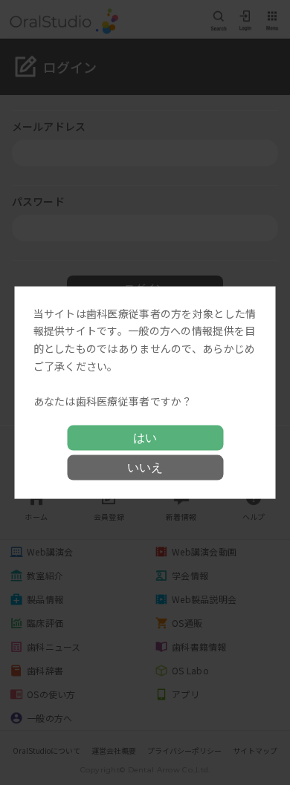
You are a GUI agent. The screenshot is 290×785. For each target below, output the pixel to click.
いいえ (145, 467)
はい (145, 437)
